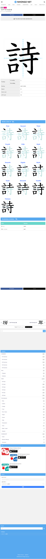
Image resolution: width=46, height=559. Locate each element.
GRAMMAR (18, 4)
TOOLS (36, 4)
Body (23, 400)
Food (23, 409)
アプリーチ (17, 449)
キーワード (4, 477)
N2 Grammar (23, 359)
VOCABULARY (3, 4)
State (23, 420)
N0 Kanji (23, 381)
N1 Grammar (23, 356)
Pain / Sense (23, 411)
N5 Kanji (23, 395)
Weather (23, 431)
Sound (23, 417)
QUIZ (31, 4)
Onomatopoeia (22, 398)
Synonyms (23, 442)
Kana (22, 370)
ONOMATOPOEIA (25, 4)
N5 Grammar (23, 367)
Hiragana (23, 373)
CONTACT (26, 554)
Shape (23, 414)
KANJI (13, 4)
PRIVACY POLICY (42, 4)
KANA (9, 4)
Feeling (23, 406)
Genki (23, 436)
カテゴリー (4, 481)
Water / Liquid (23, 428)
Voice (23, 425)
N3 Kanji (23, 389)
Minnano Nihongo (23, 439)
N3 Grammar (23, 362)
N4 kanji (23, 392)
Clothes (23, 403)
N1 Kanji (5, 7)
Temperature (23, 422)
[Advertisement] (23, 30)
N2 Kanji (23, 387)
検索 (23, 486)
